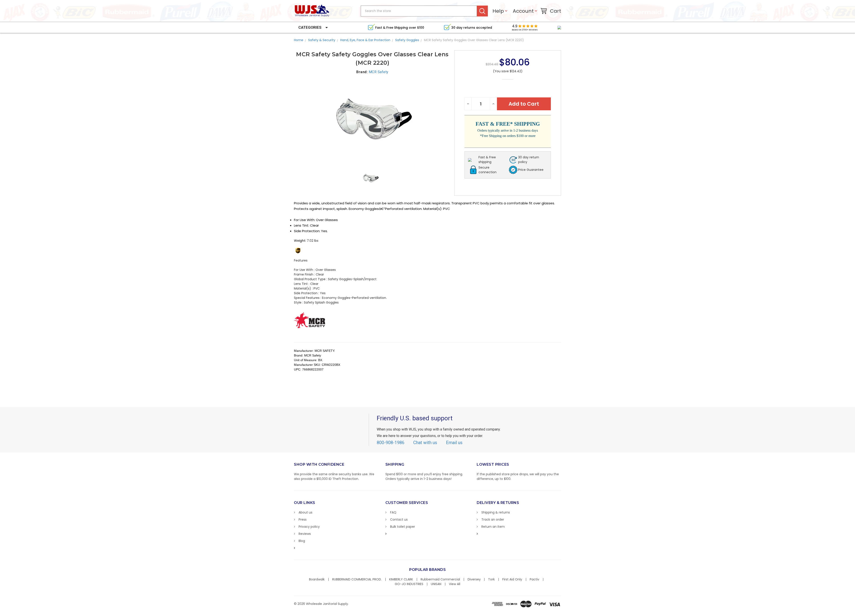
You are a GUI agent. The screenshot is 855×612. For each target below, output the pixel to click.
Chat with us (425, 442)
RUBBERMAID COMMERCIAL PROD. (357, 579)
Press (303, 519)
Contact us (399, 519)
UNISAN (436, 584)
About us (305, 512)
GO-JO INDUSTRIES (409, 584)
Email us (454, 442)
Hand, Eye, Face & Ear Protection (365, 40)
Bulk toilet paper (402, 526)
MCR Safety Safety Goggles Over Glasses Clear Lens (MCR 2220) (474, 40)
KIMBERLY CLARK (401, 579)
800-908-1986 (390, 442)
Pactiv (534, 579)
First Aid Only (512, 579)
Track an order (492, 519)
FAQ (393, 512)
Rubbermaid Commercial (440, 579)
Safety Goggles (407, 40)
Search (482, 11)
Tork (491, 579)
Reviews (305, 533)
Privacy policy (309, 526)
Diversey (474, 579)
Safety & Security (321, 40)
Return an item (493, 526)
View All (454, 584)
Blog (302, 541)
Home (298, 40)
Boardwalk (317, 579)
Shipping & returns (495, 512)
